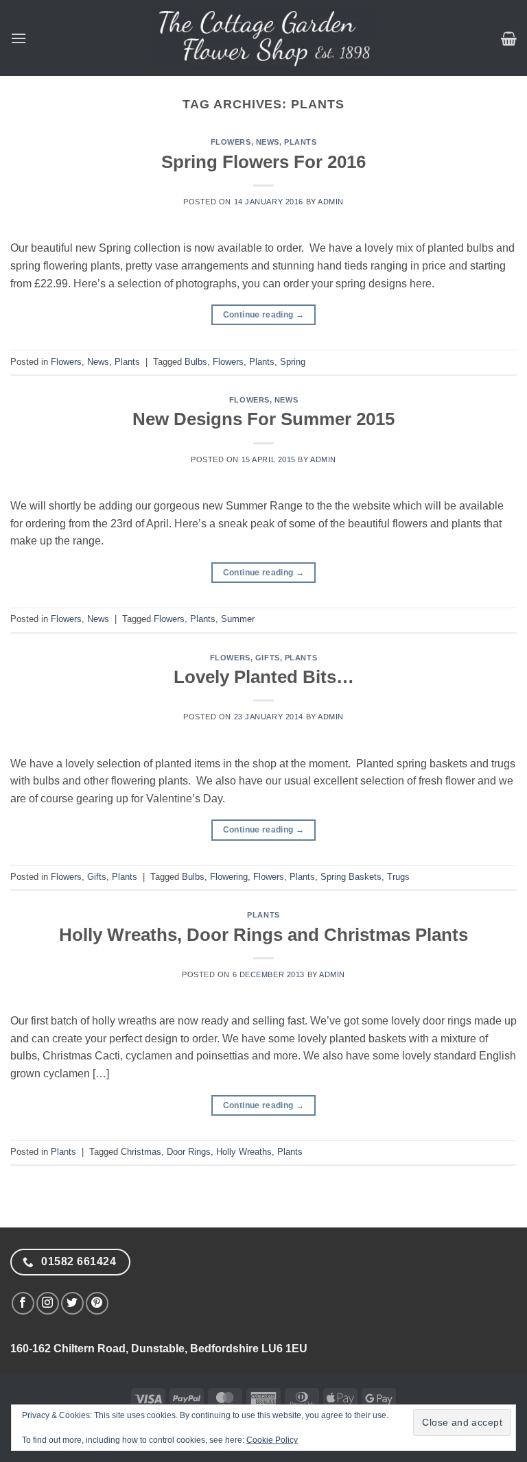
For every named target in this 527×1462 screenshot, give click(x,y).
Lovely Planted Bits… (264, 676)
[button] (18, 38)
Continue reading (264, 315)
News (267, 142)
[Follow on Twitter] (72, 1303)
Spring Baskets (351, 877)
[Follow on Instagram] (47, 1303)
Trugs (398, 877)
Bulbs (196, 362)
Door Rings (189, 1152)
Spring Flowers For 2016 (263, 161)
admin (331, 201)
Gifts (267, 658)
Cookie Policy (272, 1440)
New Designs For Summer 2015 (263, 419)
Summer (238, 619)
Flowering (229, 877)
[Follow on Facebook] (23, 1303)
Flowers (231, 142)
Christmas (141, 1152)
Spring (292, 362)
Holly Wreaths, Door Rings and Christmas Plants (263, 934)
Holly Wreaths (244, 1152)
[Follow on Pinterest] (97, 1303)
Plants (300, 142)
